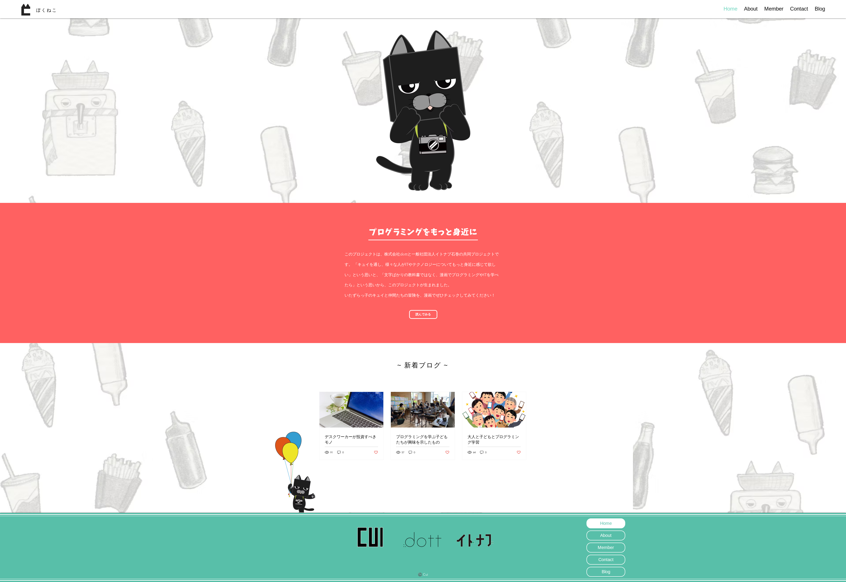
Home (606, 523)
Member (606, 547)
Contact (606, 559)
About (606, 535)
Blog (606, 571)
